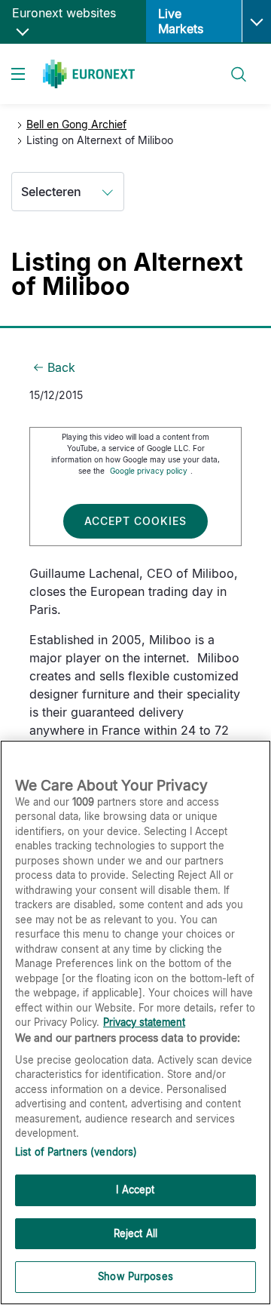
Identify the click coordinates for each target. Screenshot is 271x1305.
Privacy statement (144, 1022)
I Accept (135, 1190)
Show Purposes (135, 1276)
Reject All (135, 1233)
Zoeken (232, 65)
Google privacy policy (148, 470)
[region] (135, 1022)
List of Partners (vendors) (76, 1152)
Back (61, 367)
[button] (256, 21)
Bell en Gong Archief (76, 124)
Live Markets (180, 21)
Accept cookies (135, 520)
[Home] (89, 74)
